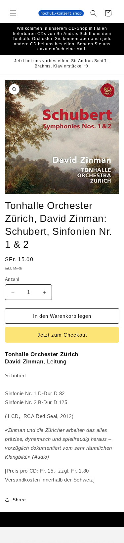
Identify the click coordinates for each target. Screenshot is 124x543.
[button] (13, 13)
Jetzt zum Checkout (62, 335)
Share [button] (19, 499)
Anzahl (12, 279)
